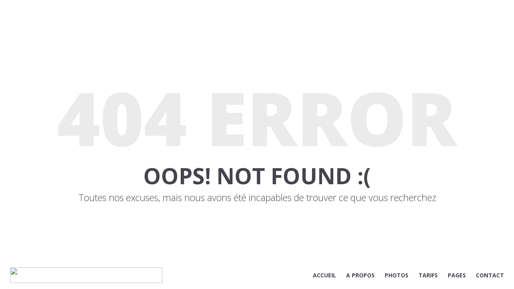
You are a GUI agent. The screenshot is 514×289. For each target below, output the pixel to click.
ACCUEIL (324, 275)
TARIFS (428, 275)
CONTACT (490, 275)
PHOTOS (396, 275)
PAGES (457, 275)
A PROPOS (360, 275)
